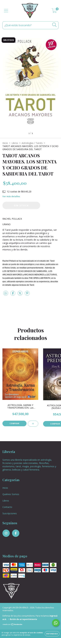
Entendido (52, 634)
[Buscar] (54, 25)
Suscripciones (9, 513)
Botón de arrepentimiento (23, 619)
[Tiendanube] (12, 624)
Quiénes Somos (10, 494)
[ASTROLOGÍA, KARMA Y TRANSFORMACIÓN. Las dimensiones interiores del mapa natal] (33, 424)
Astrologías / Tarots (32, 143)
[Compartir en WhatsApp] (5, 293)
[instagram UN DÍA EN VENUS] (6, 533)
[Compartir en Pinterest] (27, 294)
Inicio (5, 143)
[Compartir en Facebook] (13, 294)
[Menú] (6, 11)
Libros (15, 143)
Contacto (7, 507)
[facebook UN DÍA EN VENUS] (15, 533)
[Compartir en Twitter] (20, 294)
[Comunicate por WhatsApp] (55, 623)
